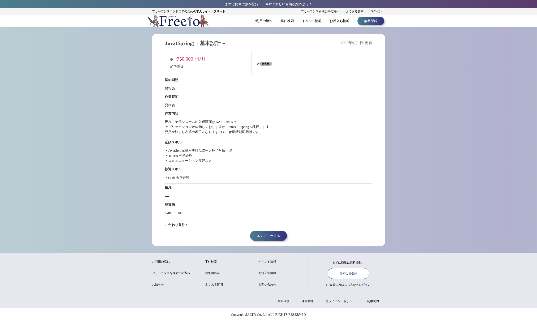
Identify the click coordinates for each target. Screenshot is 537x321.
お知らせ (158, 284)
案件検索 (287, 21)
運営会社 (307, 301)
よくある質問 (355, 11)
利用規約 (373, 301)
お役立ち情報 (340, 21)
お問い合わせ (267, 284)
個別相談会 (212, 273)
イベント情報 (312, 21)
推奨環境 (283, 301)
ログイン (376, 11)
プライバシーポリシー (340, 301)
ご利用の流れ (263, 21)
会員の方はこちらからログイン (350, 284)
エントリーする (268, 235)
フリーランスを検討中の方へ (320, 11)
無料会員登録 (348, 273)
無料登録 (371, 21)
